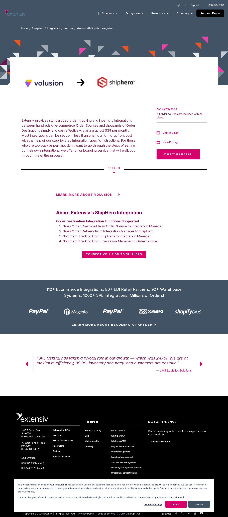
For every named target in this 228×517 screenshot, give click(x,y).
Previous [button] (25, 364)
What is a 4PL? (118, 436)
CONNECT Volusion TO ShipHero (114, 254)
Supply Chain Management (123, 462)
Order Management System (124, 473)
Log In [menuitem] (178, 5)
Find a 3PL (58, 435)
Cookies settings (153, 504)
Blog (87, 436)
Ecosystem (133, 13)
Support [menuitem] (195, 5)
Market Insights (92, 441)
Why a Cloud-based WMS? (124, 446)
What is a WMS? (118, 441)
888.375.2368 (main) (32, 463)
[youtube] (201, 513)
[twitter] (182, 513)
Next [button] (202, 364)
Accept (176, 504)
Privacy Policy (86, 513)
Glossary (89, 446)
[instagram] (195, 513)
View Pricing (170, 142)
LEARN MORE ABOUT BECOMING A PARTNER (112, 324)
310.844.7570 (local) (32, 468)
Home (24, 28)
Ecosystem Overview (63, 440)
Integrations (53, 28)
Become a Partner (61, 456)
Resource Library (93, 430)
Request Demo (210, 13)
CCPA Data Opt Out (129, 513)
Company (183, 13)
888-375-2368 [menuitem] (216, 5)
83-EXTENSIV (28, 458)
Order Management (120, 452)
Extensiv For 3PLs (61, 430)
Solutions (108, 13)
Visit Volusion (170, 132)
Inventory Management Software (126, 467)
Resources (158, 13)
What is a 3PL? (118, 430)
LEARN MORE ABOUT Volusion (84, 194)
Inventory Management (122, 457)
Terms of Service (105, 513)
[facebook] (176, 513)
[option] (40, 312)
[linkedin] (189, 513)
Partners (57, 451)
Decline (199, 504)
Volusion (68, 28)
